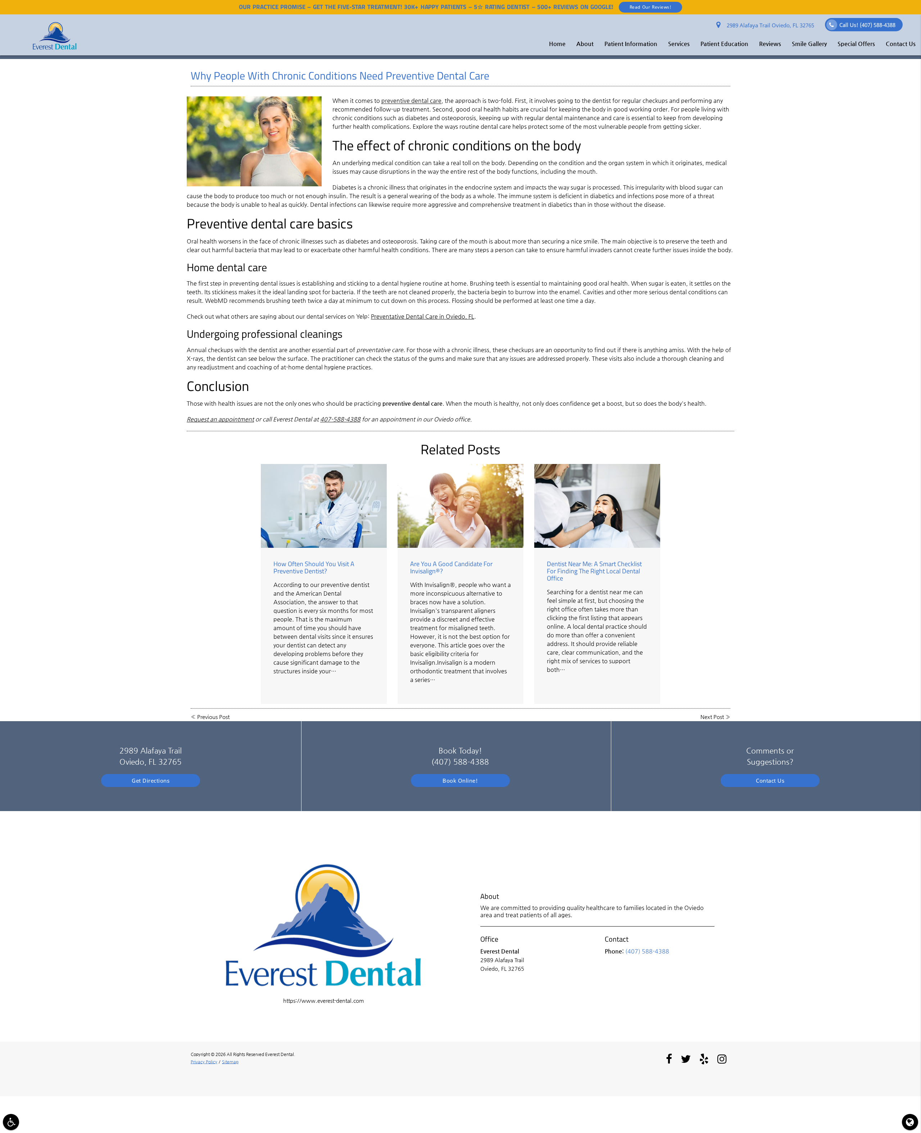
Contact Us (901, 43)
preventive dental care (411, 100)
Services (679, 43)
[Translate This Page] (910, 1122)
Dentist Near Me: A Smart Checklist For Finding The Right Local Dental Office (594, 571)
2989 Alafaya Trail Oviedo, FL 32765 (769, 25)
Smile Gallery (809, 43)
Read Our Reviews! (651, 7)
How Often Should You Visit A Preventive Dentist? (313, 567)
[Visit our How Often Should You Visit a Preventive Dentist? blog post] (324, 506)
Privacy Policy (204, 1061)
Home (557, 43)
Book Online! (460, 780)
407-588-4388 (340, 419)
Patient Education (724, 43)
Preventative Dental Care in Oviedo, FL (422, 316)
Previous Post (213, 717)
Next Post (712, 717)
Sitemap (230, 1061)
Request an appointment (220, 419)
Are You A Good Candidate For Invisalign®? (451, 567)
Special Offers (856, 43)
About (585, 43)
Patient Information (630, 43)
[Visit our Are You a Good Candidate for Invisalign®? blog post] (460, 506)
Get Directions (150, 780)
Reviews (770, 43)
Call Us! (867, 24)
